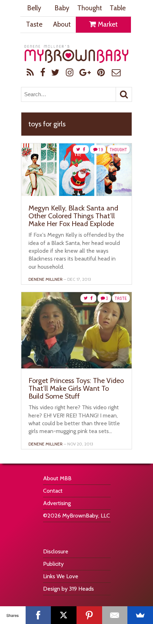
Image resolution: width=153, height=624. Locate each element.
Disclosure (55, 551)
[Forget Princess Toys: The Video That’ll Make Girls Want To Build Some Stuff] (76, 366)
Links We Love (60, 576)
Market (107, 24)
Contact (53, 490)
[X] (63, 615)
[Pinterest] (89, 615)
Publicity (53, 563)
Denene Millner (45, 279)
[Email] (115, 615)
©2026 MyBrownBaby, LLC (76, 515)
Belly (34, 8)
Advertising (57, 503)
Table (118, 8)
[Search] (124, 94)
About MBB (57, 478)
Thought (89, 8)
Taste (34, 24)
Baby (61, 8)
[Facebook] (38, 615)
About (62, 24)
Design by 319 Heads (68, 588)
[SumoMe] (140, 615)
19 (100, 150)
